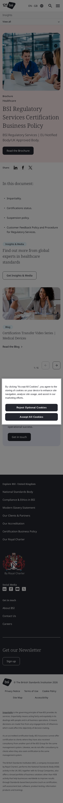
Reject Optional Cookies (31, 407)
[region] (32, 401)
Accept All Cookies (31, 416)
